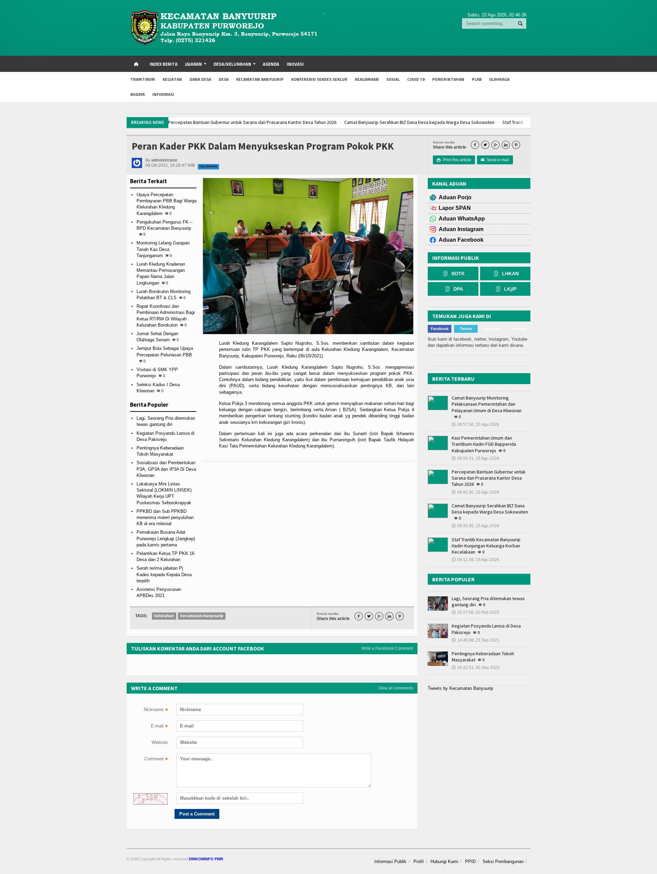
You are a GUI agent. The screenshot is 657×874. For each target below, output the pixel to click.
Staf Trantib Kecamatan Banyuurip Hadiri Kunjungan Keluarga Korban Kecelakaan (445, 122)
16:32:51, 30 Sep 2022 (476, 667)
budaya (137, 94)
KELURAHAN (208, 166)
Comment (156, 759)
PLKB (476, 79)
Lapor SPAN (455, 208)
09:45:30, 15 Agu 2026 (475, 492)
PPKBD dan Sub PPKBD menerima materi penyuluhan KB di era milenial (165, 517)
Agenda (271, 64)
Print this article (454, 159)
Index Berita (164, 64)
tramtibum (142, 79)
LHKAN (510, 273)
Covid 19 (416, 79)
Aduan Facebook (461, 240)
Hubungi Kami (444, 861)
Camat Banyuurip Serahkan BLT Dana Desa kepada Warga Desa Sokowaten (281, 122)
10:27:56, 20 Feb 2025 (475, 612)
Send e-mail (495, 159)
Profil (418, 861)
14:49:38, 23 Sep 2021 (476, 640)
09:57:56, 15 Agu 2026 (475, 424)
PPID (470, 861)
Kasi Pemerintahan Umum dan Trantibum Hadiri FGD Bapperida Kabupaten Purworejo (484, 444)
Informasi (163, 94)
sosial (393, 79)
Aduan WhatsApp (462, 218)
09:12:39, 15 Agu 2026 (475, 559)
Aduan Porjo (455, 197)
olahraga (499, 79)
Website (160, 742)
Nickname (156, 710)
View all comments (395, 688)
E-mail (159, 726)
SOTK (458, 273)
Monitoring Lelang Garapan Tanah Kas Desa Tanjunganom (163, 249)
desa (224, 79)
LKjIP (510, 289)
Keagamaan (367, 79)
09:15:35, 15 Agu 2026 (475, 525)
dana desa (200, 79)
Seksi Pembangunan (503, 861)
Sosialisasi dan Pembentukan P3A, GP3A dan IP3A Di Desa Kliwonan (166, 469)
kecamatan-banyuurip (201, 615)
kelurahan (164, 615)
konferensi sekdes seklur (319, 79)
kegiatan (172, 79)
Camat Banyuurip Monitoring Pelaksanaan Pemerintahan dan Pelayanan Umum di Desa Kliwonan (486, 404)
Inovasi (295, 64)
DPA (458, 289)
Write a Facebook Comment (387, 648)
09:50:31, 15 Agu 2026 (475, 458)
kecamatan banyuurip (260, 79)
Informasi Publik (390, 861)
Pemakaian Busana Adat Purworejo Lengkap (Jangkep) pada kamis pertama (166, 538)
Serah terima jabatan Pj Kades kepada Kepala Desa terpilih (164, 574)
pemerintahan (448, 79)
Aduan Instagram (461, 229)
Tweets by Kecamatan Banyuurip (460, 688)
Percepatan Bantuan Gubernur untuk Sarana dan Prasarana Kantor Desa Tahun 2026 (489, 478)
